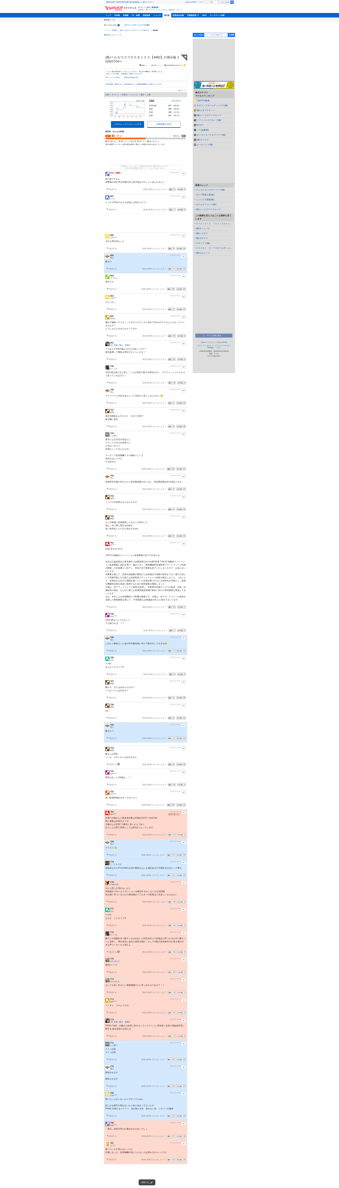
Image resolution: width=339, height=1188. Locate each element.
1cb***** (113, 237)
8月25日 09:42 (175, 614)
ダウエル (114, 278)
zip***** (113, 814)
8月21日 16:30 (175, 959)
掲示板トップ (109, 20)
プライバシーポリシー (205, 345)
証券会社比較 (178, 15)
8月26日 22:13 (175, 173)
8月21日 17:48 (175, 932)
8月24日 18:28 (175, 704)
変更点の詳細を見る (131, 77)
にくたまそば (115, 864)
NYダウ (200, 125)
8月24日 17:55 (175, 748)
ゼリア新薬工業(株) (205, 195)
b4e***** (113, 616)
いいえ (181, 189)
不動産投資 (191, 15)
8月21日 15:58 (175, 999)
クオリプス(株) (203, 243)
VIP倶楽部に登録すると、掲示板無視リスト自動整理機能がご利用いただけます (134, 84)
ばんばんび (114, 961)
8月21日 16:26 (175, 979)
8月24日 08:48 (175, 791)
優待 (142, 95)
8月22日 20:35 (175, 882)
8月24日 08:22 (175, 812)
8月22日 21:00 (175, 862)
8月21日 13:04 (175, 1143)
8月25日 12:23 (175, 496)
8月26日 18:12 (175, 196)
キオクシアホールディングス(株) (212, 105)
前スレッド (182, 90)
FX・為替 (136, 15)
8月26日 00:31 (175, 343)
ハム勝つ (114, 436)
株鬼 (112, 412)
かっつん (114, 368)
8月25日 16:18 (175, 410)
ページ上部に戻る (213, 335)
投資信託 (146, 15)
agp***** (113, 1125)
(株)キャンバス (203, 228)
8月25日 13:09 (175, 475)
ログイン (141, 10)
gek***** (113, 1002)
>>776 (108, 915)
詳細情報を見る (163, 124)
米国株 (126, 15)
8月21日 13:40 (175, 1123)
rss (185, 65)
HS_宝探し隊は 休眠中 (120, 345)
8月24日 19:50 (175, 657)
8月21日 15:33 (175, 1019)
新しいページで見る (113, 77)
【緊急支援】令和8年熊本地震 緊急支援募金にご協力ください (129, 2)
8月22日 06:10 (175, 908)
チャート (115, 95)
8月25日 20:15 (175, 366)
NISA (204, 15)
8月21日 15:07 (175, 1043)
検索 (232, 2)
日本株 (117, 15)
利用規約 (211, 348)
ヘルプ (200, 2)
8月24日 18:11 (175, 725)
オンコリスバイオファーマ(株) (211, 135)
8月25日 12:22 (175, 516)
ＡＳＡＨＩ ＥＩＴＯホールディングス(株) (215, 248)
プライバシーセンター (223, 345)
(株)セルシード (203, 253)
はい (172, 189)
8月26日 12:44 (175, 275)
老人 (112, 258)
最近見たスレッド (111, 35)
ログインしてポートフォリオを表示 (137, 25)
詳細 (107, 95)
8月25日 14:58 (175, 433)
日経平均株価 (203, 100)
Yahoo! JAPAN (190, 2)
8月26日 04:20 (175, 316)
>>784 (108, 664)
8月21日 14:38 (175, 1093)
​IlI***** (112, 545)
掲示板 (167, 15)
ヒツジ (113, 1145)
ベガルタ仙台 (224, 2)
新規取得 (155, 7)
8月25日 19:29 (175, 389)
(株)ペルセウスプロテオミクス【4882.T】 (135, 30)
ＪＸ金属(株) (203, 130)
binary (112, 318)
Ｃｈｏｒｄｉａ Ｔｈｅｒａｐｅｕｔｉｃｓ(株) (215, 223)
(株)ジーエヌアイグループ (209, 115)
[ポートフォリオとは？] (118, 25)
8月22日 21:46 (175, 841)
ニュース (157, 15)
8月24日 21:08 (175, 637)
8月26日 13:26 (175, 255)
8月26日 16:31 (175, 235)
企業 (149, 95)
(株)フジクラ (203, 140)
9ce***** (113, 794)
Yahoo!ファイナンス (208, 342)
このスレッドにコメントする (127, 124)
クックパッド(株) (205, 145)
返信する (113, 189)
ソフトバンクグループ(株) (209, 120)
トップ (108, 15)
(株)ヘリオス (202, 233)
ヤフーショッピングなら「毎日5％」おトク (165, 10)
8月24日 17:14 (175, 771)
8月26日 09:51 (175, 296)
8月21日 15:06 (175, 1066)
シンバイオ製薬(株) (205, 199)
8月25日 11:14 (175, 543)
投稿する (145, 1182)
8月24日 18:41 (175, 681)
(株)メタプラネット (206, 110)
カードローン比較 (217, 15)
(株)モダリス (202, 238)
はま (112, 660)
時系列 (125, 95)
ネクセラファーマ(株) (206, 204)
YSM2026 (114, 884)
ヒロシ (113, 199)
